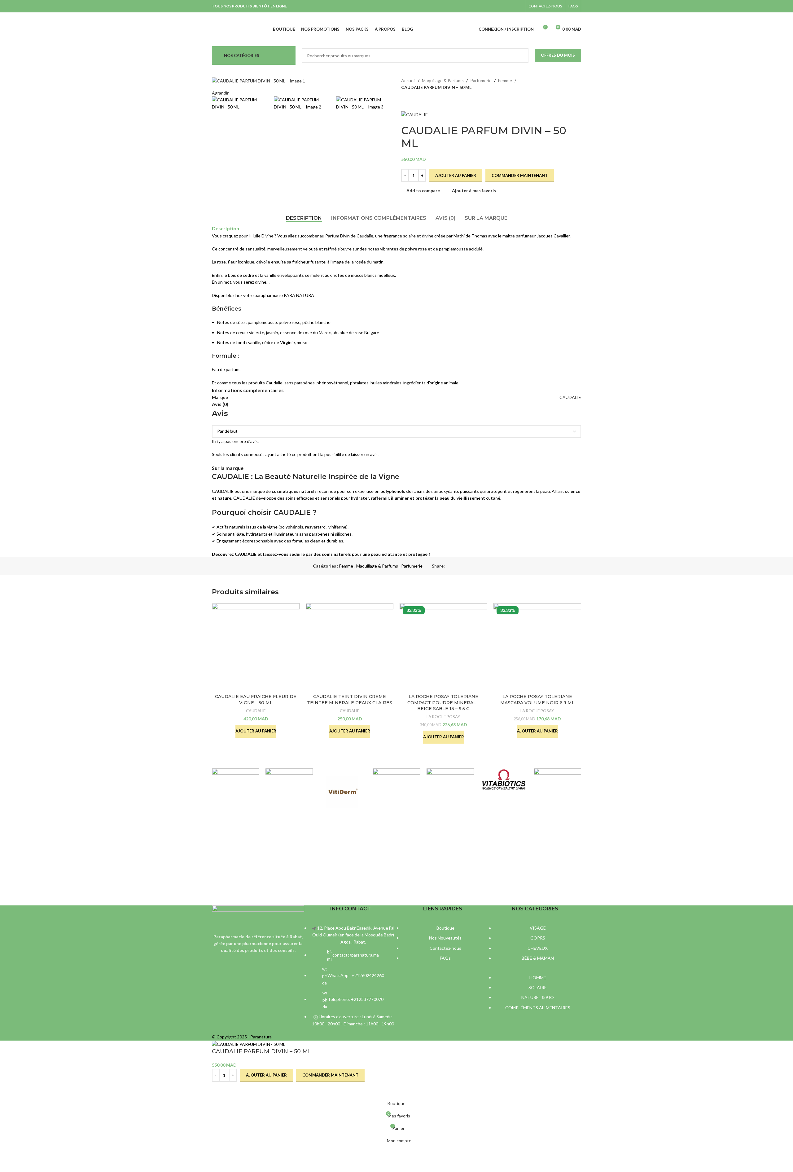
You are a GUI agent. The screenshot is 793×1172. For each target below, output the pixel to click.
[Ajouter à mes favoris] (236, 1089)
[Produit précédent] (405, 101)
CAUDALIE (570, 397)
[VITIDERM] (343, 792)
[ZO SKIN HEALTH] (235, 775)
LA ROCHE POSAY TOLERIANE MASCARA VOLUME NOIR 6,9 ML (537, 699)
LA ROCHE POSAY (443, 716)
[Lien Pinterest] (462, 566)
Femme (505, 80)
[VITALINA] (450, 787)
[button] (255, 731)
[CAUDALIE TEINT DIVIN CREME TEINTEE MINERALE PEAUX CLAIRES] (349, 647)
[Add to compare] (219, 1089)
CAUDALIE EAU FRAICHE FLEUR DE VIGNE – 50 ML (255, 699)
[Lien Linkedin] (469, 566)
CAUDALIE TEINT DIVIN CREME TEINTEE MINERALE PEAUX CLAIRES (349, 699)
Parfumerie (481, 80)
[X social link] (455, 566)
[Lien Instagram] (518, 6)
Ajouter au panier (455, 175)
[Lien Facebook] (510, 6)
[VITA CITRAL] (557, 792)
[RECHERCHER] (521, 55)
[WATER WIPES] (289, 780)
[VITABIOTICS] (504, 779)
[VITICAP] (396, 775)
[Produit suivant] (419, 101)
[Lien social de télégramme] (476, 566)
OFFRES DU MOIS (558, 55)
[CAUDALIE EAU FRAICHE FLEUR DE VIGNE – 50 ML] (256, 647)
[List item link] (350, 979)
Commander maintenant (520, 175)
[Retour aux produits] (412, 101)
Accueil (408, 80)
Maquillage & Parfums (443, 80)
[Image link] (258, 915)
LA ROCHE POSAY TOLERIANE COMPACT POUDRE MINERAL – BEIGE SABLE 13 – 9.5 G (443, 702)
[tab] (304, 218)
